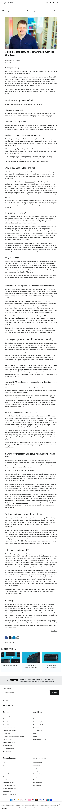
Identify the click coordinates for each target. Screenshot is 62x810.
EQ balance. (39, 216)
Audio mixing (31, 11)
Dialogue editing (52, 11)
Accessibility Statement (9, 742)
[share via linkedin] (14, 638)
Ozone (4, 765)
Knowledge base (37, 719)
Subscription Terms (8, 745)
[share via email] (18, 638)
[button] (3, 10)
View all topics (37, 785)
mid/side (51, 420)
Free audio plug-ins (38, 722)
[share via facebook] (6, 638)
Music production (37, 777)
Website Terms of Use (43, 807)
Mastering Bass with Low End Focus (31, 667)
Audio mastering (19, 11)
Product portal (36, 728)
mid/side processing (14, 261)
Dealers (35, 736)
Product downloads (38, 725)
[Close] (59, 804)
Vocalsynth (6, 774)
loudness (14, 460)
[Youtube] (9, 705)
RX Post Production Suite (9, 788)
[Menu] (57, 2)
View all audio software (9, 794)
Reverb (35, 780)
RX (4, 762)
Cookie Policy (4, 808)
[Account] (50, 2)
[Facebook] (4, 705)
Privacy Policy (52, 807)
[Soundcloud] (12, 705)
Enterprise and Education (9, 730)
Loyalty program (37, 730)
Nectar (5, 771)
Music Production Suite (9, 785)
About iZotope (7, 716)
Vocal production (37, 782)
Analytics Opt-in (7, 751)
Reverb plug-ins (7, 791)
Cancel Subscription (8, 748)
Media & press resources (9, 728)
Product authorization (38, 716)
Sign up (54, 692)
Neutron (5, 768)
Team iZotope (8, 60)
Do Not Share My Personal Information (13, 736)
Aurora (5, 777)
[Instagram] (6, 705)
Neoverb (5, 780)
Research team (7, 725)
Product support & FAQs (39, 739)
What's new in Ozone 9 (10, 666)
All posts (9, 11)
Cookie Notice (6, 733)
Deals (34, 733)
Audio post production (39, 768)
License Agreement (8, 739)
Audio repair (41, 11)
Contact (5, 719)
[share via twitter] (10, 638)
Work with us (6, 722)
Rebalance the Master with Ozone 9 (51, 667)
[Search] (47, 2)
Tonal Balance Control (9, 782)
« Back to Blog (9, 642)
